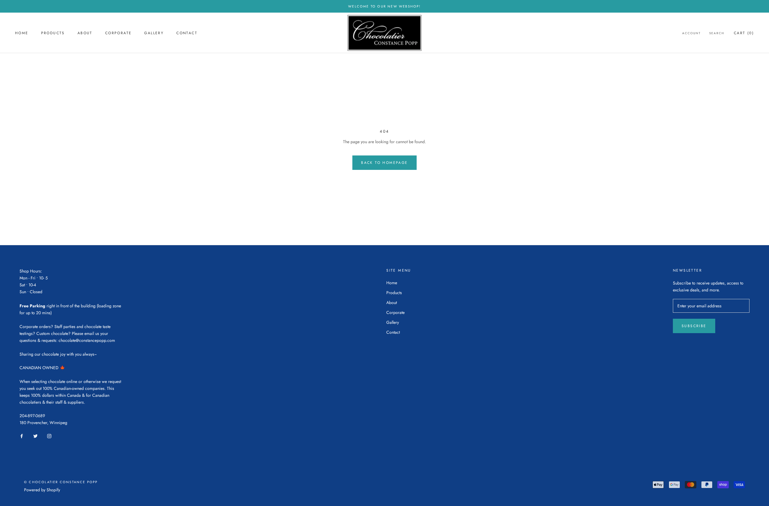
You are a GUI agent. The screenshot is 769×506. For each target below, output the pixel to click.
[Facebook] (22, 435)
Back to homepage (384, 162)
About (85, 33)
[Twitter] (35, 435)
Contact (186, 33)
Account (691, 33)
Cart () (744, 33)
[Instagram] (49, 435)
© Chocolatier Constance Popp (61, 482)
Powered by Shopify (42, 490)
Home (22, 33)
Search (716, 33)
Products (53, 33)
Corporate (118, 33)
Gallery (154, 33)
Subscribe (694, 326)
